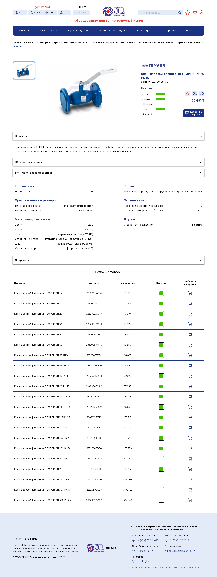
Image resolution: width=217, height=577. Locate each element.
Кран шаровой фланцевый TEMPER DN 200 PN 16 (42, 448)
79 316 (127, 417)
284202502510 (94, 479)
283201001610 (94, 396)
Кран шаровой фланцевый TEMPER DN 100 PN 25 (42, 407)
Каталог (23, 30)
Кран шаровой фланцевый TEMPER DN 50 (38, 345)
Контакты (192, 30)
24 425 (127, 355)
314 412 (127, 469)
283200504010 (94, 345)
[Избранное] (187, 12)
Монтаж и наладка (112, 30)
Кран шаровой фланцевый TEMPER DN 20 (38, 303)
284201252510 (94, 417)
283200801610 (94, 376)
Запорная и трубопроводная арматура (63, 42)
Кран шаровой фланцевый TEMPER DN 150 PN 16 (42, 427)
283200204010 (94, 303)
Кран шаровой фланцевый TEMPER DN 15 (38, 293)
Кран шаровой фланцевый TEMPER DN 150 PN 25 (42, 438)
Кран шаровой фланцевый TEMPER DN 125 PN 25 (42, 417)
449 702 (127, 479)
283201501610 (94, 427)
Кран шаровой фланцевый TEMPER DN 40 (38, 334)
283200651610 (94, 355)
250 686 (128, 458)
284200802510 (94, 386)
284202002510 (94, 458)
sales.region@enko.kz (182, 551)
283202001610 (94, 448)
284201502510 (94, 438)
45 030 (127, 407)
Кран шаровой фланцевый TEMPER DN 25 (38, 314)
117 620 (127, 438)
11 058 (127, 303)
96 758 (127, 427)
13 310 (128, 314)
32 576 (127, 376)
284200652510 (94, 365)
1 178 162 (127, 489)
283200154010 (94, 293)
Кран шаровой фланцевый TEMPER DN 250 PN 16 (42, 469)
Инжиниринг (145, 30)
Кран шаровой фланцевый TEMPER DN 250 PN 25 (42, 479)
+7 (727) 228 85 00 (148, 540)
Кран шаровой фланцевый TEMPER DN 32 (38, 324)
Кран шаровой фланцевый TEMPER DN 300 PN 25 (42, 500)
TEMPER (18, 46)
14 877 (127, 324)
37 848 (127, 386)
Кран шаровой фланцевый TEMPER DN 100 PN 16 (42, 396)
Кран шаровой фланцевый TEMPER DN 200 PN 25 (42, 458)
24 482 (127, 365)
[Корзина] (194, 12)
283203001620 (94, 489)
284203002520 (94, 500)
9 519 (127, 293)
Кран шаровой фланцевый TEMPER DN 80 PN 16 (41, 376)
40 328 (127, 396)
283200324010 (94, 324)
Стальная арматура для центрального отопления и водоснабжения (132, 42)
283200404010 (94, 334)
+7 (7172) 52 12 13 (179, 540)
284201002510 (94, 407)
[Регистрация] (201, 12)
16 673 (127, 334)
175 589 (128, 448)
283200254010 (94, 314)
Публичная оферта (25, 538)
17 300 (127, 345)
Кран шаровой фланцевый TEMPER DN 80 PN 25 (41, 386)
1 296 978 (128, 500)
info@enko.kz (145, 551)
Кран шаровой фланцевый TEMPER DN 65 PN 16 (41, 355)
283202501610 (94, 469)
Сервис (170, 30)
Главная (17, 42)
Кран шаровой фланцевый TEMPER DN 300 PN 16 (42, 489)
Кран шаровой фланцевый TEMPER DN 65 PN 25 (41, 365)
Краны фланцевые (188, 42)
